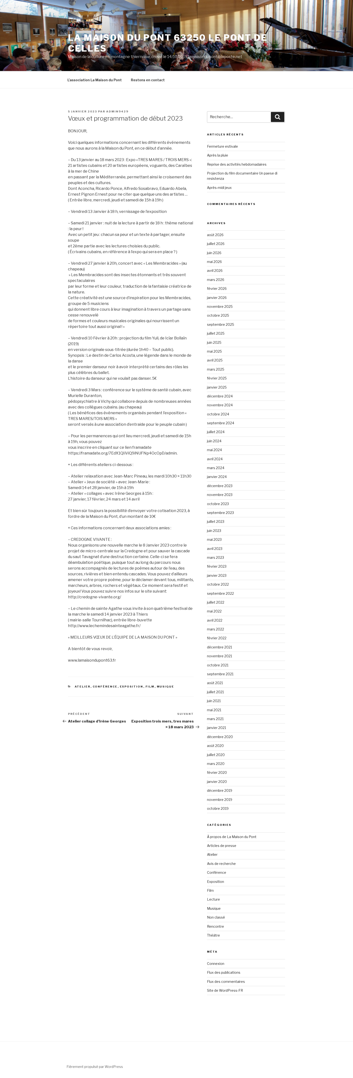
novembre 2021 (219, 656)
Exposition (131, 686)
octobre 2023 (218, 504)
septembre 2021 (220, 674)
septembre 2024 (220, 423)
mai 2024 (214, 450)
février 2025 (217, 378)
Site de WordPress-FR (225, 990)
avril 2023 (214, 549)
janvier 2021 (216, 728)
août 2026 (215, 235)
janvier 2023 (216, 575)
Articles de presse (221, 846)
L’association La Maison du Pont (94, 80)
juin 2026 (214, 253)
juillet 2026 (216, 244)
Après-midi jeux (219, 188)
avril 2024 (215, 459)
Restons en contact (148, 80)
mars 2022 (215, 629)
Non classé (216, 917)
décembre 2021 (219, 647)
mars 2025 (215, 369)
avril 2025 (215, 360)
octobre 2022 (218, 584)
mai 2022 (214, 611)
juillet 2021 (215, 692)
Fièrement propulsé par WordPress (95, 1067)
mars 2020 (216, 764)
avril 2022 (214, 620)
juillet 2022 (215, 602)
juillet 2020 (216, 755)
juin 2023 (214, 531)
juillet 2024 (216, 432)
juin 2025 (214, 342)
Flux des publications (223, 972)
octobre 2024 (218, 414)
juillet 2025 (216, 333)
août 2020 (215, 746)
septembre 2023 (220, 513)
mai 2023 (214, 539)
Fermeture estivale (222, 146)
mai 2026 (214, 262)
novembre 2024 (220, 405)
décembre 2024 (220, 396)
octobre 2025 (218, 315)
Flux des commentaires (226, 981)
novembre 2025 (220, 306)
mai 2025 (214, 351)
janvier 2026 (217, 298)
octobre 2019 (218, 808)
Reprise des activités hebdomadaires (237, 164)
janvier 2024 (217, 477)
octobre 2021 (217, 665)
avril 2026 (215, 270)
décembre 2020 (220, 737)
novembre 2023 (219, 495)
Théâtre (213, 935)
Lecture (213, 899)
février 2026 (217, 288)
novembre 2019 (219, 800)
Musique (165, 686)
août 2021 (215, 683)
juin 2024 (214, 441)
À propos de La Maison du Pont (231, 837)
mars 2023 (215, 557)
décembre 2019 (219, 790)
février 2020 (217, 772)
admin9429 (117, 111)
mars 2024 (215, 468)
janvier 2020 (217, 782)
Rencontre (215, 926)
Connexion (215, 963)
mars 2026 (215, 280)
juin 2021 (214, 701)
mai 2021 (214, 710)
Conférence (105, 686)
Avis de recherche (221, 864)
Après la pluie (217, 155)
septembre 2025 (220, 324)
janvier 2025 (217, 387)
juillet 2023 (215, 521)
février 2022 (216, 638)
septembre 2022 (220, 593)
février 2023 (216, 566)
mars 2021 (215, 719)
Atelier (83, 686)
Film (150, 686)
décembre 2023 (219, 486)
